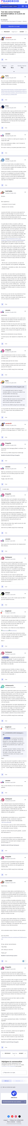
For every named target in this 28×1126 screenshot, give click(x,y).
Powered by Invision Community (14, 1123)
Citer (6, 59)
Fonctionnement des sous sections (12, 1101)
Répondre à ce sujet (14, 26)
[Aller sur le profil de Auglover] (2, 612)
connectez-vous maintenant (8, 1066)
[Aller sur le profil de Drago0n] (2, 350)
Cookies (19, 1121)
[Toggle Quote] (3, 386)
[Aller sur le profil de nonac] (2, 160)
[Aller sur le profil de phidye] (2, 593)
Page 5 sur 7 (15, 31)
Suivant (22, 31)
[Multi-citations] (2, 60)
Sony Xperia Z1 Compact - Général (18, 21)
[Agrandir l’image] (5, 630)
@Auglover (5, 657)
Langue (6, 1120)
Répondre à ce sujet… (10, 1072)
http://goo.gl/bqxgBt (6, 822)
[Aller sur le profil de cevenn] (2, 134)
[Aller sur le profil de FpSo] (2, 76)
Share (7, 1080)
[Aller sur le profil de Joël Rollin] (2, 192)
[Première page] (2, 32)
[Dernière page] (26, 32)
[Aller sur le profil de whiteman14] (2, 686)
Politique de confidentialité (16, 1120)
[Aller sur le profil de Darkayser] (2, 558)
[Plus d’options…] (25, 39)
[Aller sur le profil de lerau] (2, 106)
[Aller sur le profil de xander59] (2, 38)
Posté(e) (10, 39)
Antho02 (5, 19)
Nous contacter (11, 1121)
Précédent (7, 31)
